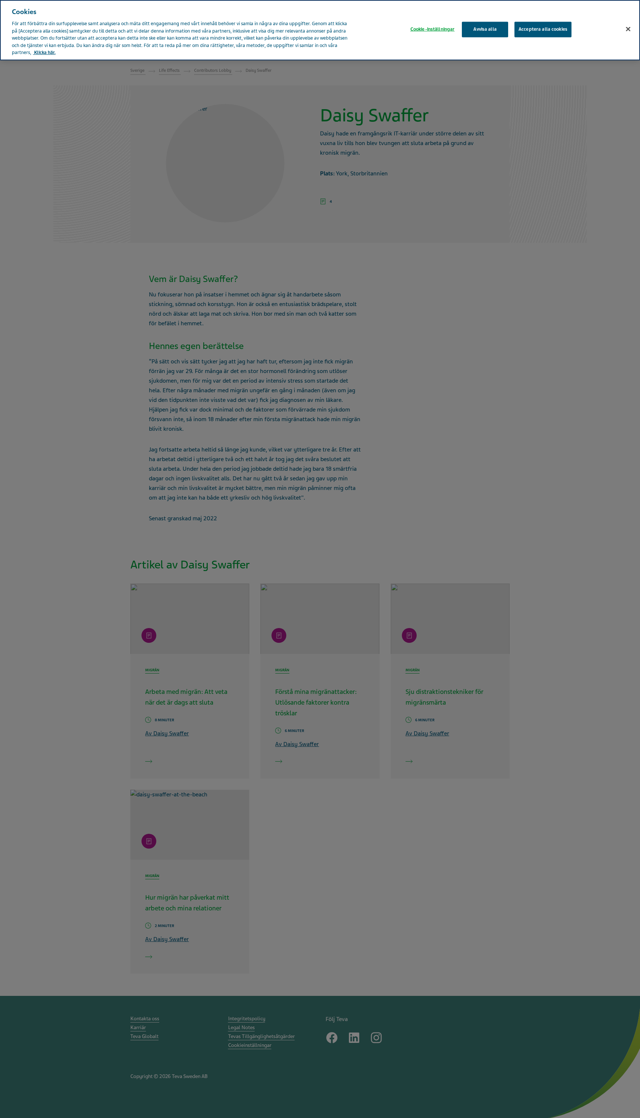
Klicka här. (44, 53)
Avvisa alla (484, 29)
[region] (320, 30)
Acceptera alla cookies (543, 29)
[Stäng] (628, 29)
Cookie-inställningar (432, 29)
